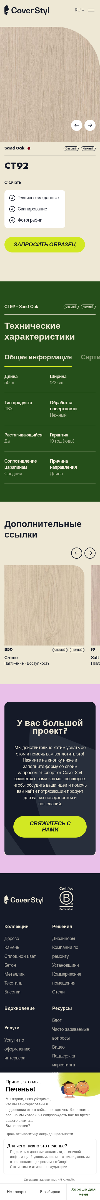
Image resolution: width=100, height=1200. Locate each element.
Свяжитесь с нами (50, 827)
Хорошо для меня (83, 1191)
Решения (62, 927)
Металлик (14, 974)
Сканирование (32, 209)
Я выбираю (50, 1191)
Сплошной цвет (20, 956)
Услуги (11, 1028)
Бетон (10, 965)
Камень (11, 947)
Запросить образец (45, 245)
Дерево (11, 938)
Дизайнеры (63, 938)
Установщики (65, 965)
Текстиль (13, 983)
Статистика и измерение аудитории (38, 1167)
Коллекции (16, 927)
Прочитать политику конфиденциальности (39, 1134)
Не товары (16, 1191)
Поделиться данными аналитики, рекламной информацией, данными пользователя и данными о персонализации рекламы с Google (50, 1157)
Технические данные (38, 197)
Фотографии (30, 220)
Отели (58, 992)
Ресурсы (62, 1009)
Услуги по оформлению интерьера (17, 1049)
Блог (57, 1020)
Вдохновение (19, 1009)
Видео (58, 1047)
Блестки (12, 992)
